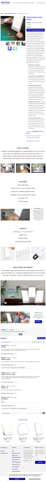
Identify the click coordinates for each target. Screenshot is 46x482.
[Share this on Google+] (37, 141)
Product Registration (16, 462)
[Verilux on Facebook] (24, 460)
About (33, 3)
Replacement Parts (16, 459)
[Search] (43, 3)
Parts (28, 2)
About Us (2, 451)
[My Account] (41, 3)
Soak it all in (38, 312)
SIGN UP (40, 462)
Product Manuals (15, 466)
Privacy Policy (36, 475)
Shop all (38, 321)
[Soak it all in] (15, 317)
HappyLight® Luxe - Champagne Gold (19, 408)
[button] (44, 413)
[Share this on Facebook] (33, 141)
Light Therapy (16, 2)
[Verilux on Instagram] (28, 460)
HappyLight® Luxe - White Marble (18, 367)
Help (38, 3)
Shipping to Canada (16, 453)
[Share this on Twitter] (30, 141)
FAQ (13, 451)
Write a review (39, 22)
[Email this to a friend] (39, 141)
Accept (17, 479)
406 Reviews (12, 330)
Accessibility (14, 469)
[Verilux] (5, 2)
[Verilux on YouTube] (26, 460)
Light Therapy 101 (4, 453)
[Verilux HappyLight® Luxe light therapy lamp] (13, 28)
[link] (3, 329)
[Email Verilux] (30, 460)
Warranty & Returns (16, 464)
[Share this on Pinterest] (35, 141)
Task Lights (24, 2)
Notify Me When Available (35, 30)
